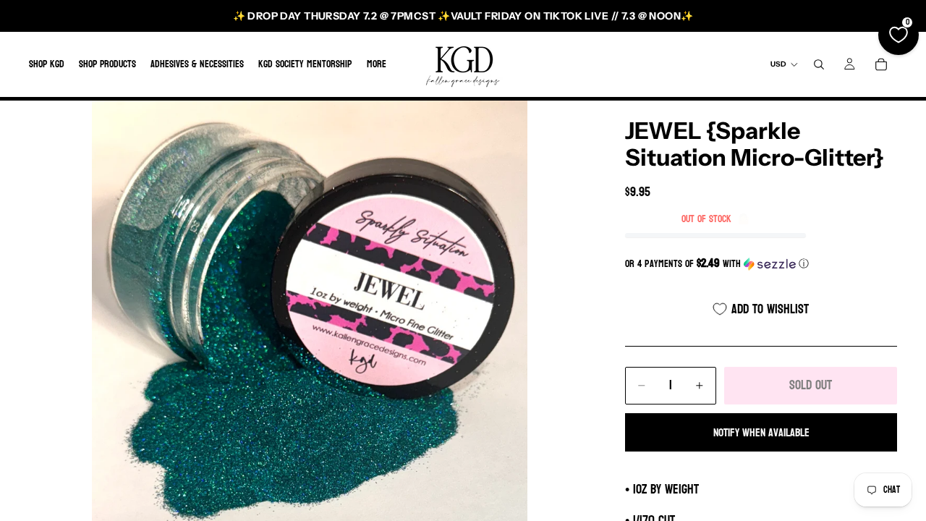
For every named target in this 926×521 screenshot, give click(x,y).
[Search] (819, 64)
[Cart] (881, 64)
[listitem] (377, 64)
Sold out (810, 385)
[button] (761, 264)
